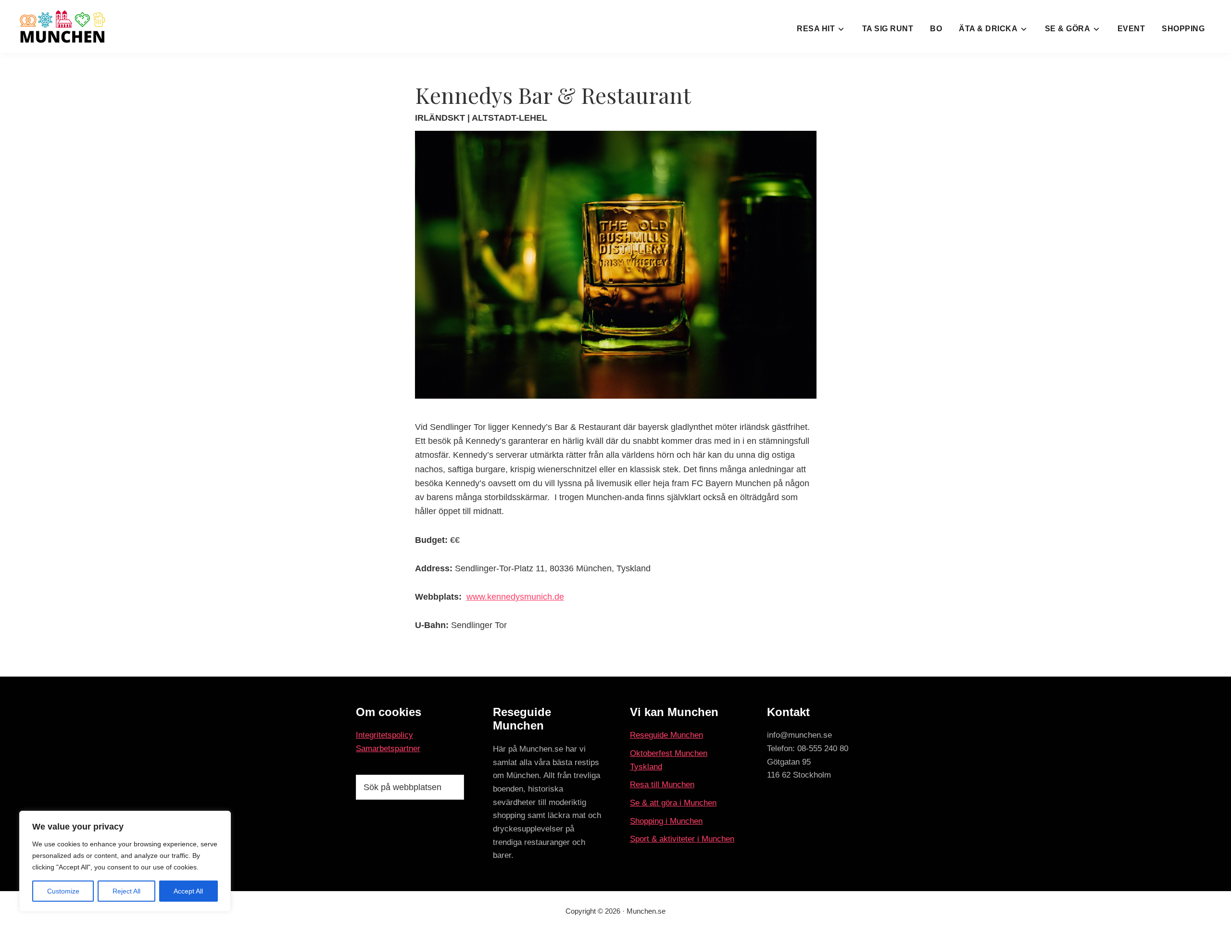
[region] (125, 861)
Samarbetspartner (388, 748)
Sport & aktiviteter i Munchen (682, 838)
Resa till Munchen (662, 784)
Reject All (126, 891)
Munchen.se (646, 911)
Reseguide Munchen (666, 735)
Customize (63, 891)
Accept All (188, 891)
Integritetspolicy (384, 735)
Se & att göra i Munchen (673, 802)
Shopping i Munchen (666, 821)
